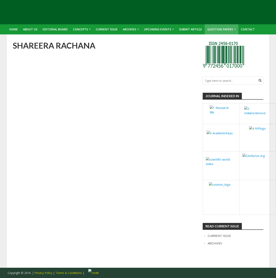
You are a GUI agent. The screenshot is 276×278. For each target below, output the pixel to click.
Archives (129, 29)
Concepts (80, 29)
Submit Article (190, 29)
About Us (30, 29)
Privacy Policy (43, 273)
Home (13, 29)
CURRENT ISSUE (219, 236)
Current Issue (107, 29)
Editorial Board (55, 29)
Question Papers (220, 29)
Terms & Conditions (69, 273)
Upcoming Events (157, 29)
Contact (248, 29)
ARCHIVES (215, 243)
